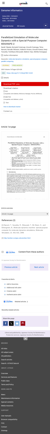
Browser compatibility (9, 419)
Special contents (7, 402)
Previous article (11, 267)
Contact (4, 427)
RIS (6, 91)
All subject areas (7, 352)
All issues (21, 26)
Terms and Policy (7, 384)
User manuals (6, 416)
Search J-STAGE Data (9, 363)
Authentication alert (14, 294)
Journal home (7, 26)
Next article (39, 267)
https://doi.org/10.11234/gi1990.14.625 (20, 73)
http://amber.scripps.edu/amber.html (17, 238)
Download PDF (11, 84)
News (3, 394)
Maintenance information (10, 398)
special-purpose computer (38, 59)
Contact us (7, 111)
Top (25, 338)
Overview (4, 373)
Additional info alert (14, 287)
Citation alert (11, 291)
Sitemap (4, 430)
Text (7, 103)
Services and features (9, 377)
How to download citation (11, 107)
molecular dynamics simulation (18, 59)
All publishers (6, 356)
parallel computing (7, 61)
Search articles (6, 359)
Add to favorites (12, 284)
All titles (4, 348)
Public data (5, 381)
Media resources (7, 406)
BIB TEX (8, 97)
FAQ (2, 423)
